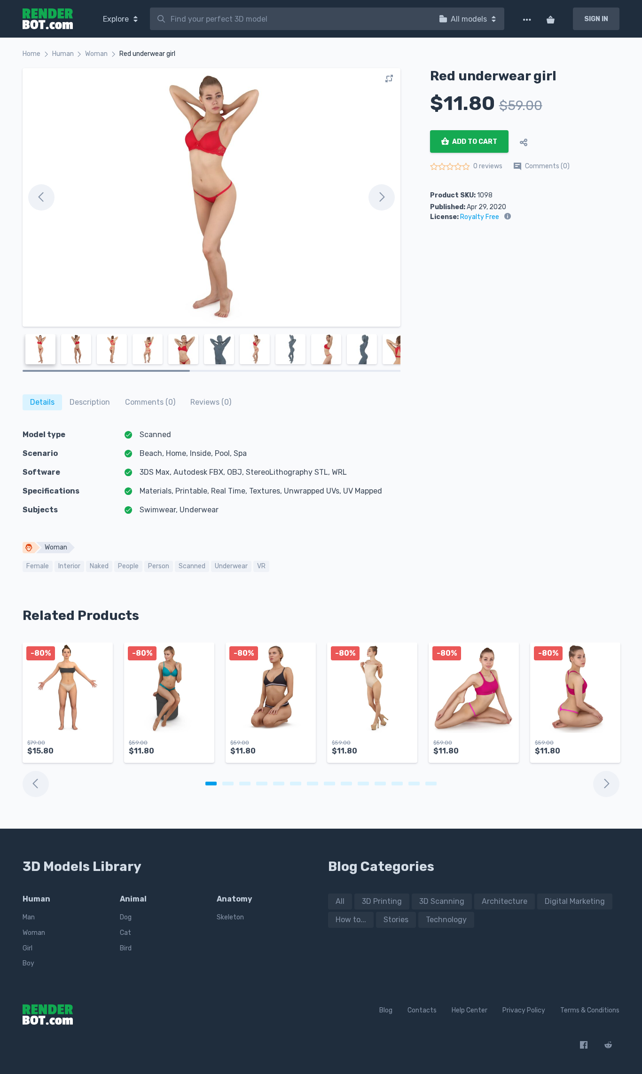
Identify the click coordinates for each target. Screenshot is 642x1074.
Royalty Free (480, 217)
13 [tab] (414, 783)
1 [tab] (211, 783)
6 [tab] (295, 783)
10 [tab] (363, 783)
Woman (96, 54)
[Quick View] (100, 747)
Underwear (231, 566)
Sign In (596, 19)
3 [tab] (245, 783)
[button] (81, 747)
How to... (351, 919)
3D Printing (382, 901)
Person (158, 566)
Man (29, 917)
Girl (27, 948)
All (340, 901)
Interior (69, 566)
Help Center (469, 1010)
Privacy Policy (523, 1010)
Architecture (504, 901)
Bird (126, 948)
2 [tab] (228, 783)
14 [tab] (431, 783)
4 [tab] (261, 783)
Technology (446, 919)
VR (261, 566)
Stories (396, 919)
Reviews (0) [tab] (210, 402)
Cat (125, 933)
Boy (28, 963)
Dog (126, 917)
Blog (385, 1010)
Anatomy (234, 898)
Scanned (192, 566)
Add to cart (474, 142)
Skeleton (230, 917)
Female (37, 566)
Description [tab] (90, 402)
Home (31, 54)
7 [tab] (312, 783)
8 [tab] (329, 783)
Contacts (422, 1010)
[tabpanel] (67, 707)
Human (63, 54)
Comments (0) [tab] (150, 402)
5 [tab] (278, 783)
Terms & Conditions (589, 1010)
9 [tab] (346, 783)
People (128, 566)
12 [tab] (397, 783)
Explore (117, 19)
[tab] (42, 402)
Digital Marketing (575, 901)
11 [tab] (380, 783)
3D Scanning (441, 901)
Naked (99, 566)
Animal (133, 898)
